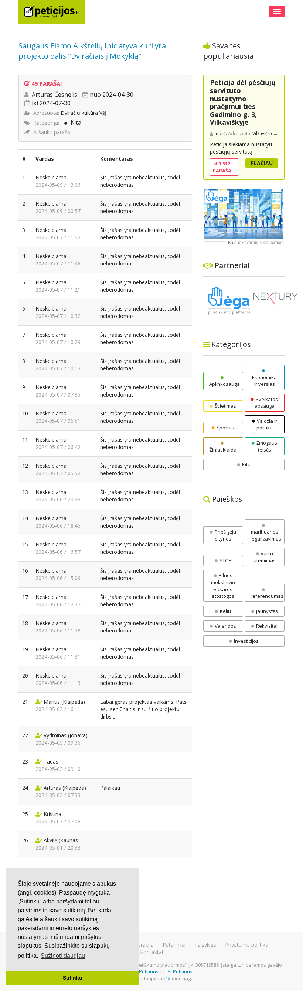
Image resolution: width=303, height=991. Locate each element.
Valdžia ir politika (266, 424)
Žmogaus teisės (266, 446)
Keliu (225, 611)
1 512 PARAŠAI (223, 167)
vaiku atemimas (264, 557)
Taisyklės (205, 944)
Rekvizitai (267, 626)
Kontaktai (151, 952)
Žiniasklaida (223, 449)
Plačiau (262, 163)
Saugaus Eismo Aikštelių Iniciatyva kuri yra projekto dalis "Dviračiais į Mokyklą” (92, 51)
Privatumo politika (246, 944)
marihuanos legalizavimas (266, 535)
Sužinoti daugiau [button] (63, 956)
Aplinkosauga (224, 384)
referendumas (267, 596)
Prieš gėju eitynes (225, 535)
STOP (225, 560)
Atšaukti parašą (51, 132)
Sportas (225, 427)
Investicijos (246, 641)
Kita (76, 123)
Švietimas (225, 405)
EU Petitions (145, 971)
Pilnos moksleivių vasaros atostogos (223, 585)
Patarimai (174, 944)
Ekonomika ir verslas (264, 380)
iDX (167, 978)
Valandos (225, 626)
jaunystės (267, 611)
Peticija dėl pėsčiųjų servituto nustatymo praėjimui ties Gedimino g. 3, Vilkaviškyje (243, 102)
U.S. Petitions (178, 971)
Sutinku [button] (72, 978)
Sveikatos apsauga (266, 402)
